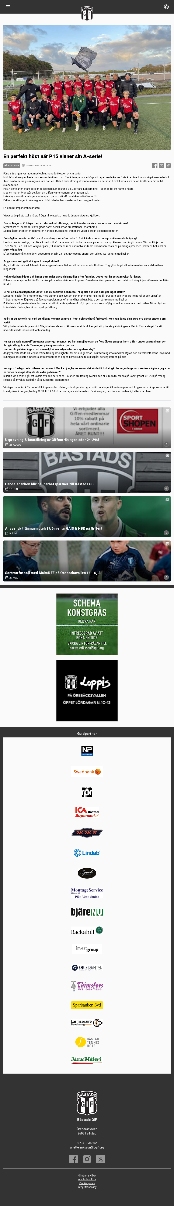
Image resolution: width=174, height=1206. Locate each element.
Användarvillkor (87, 1179)
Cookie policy (87, 1183)
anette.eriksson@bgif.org (87, 1147)
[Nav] (8, 7)
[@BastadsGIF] (100, 1159)
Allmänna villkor (87, 1175)
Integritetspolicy (87, 1187)
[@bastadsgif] (87, 1159)
